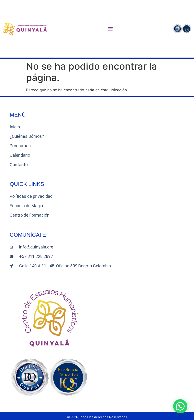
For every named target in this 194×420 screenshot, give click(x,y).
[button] (110, 29)
